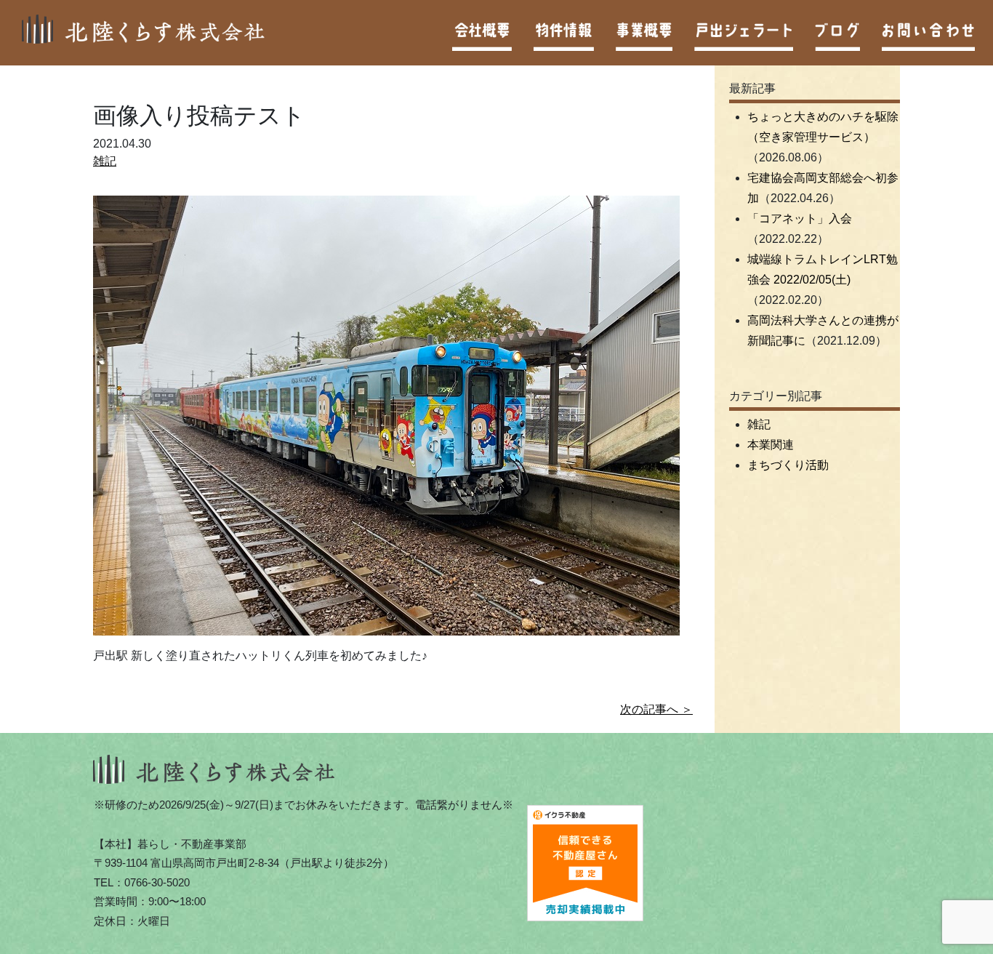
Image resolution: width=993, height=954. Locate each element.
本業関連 (770, 444)
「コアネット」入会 (799, 218)
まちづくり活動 (788, 465)
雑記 (104, 161)
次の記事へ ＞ (656, 709)
